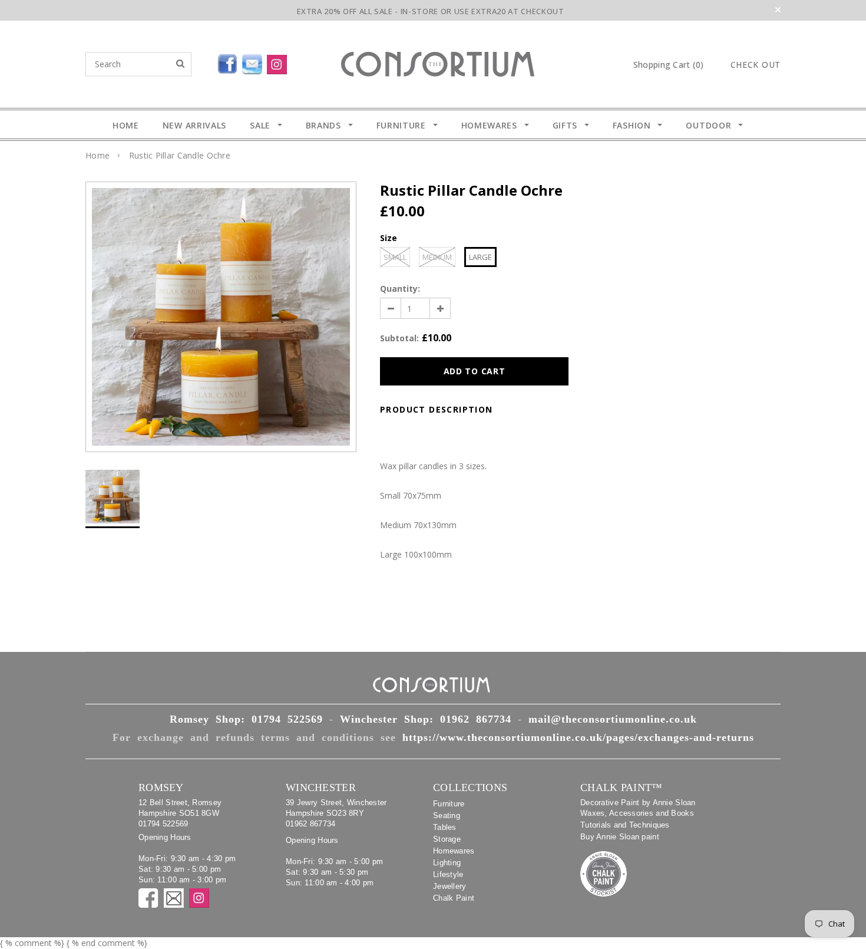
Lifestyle (448, 874)
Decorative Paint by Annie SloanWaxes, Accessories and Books (638, 808)
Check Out (756, 65)
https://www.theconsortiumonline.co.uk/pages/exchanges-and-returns (578, 737)
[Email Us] (254, 62)
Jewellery (450, 886)
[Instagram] (279, 62)
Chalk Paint (453, 898)
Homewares (454, 850)
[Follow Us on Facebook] (200, 62)
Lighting (447, 862)
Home (97, 155)
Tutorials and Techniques (625, 825)
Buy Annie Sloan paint (619, 836)
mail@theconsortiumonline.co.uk (612, 719)
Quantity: (400, 288)
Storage (447, 839)
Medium (437, 257)
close (778, 9)
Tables (445, 827)
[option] (221, 317)
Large (480, 257)
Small (395, 257)
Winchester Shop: (425, 719)
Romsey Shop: (246, 719)
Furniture (449, 803)
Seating (446, 815)
